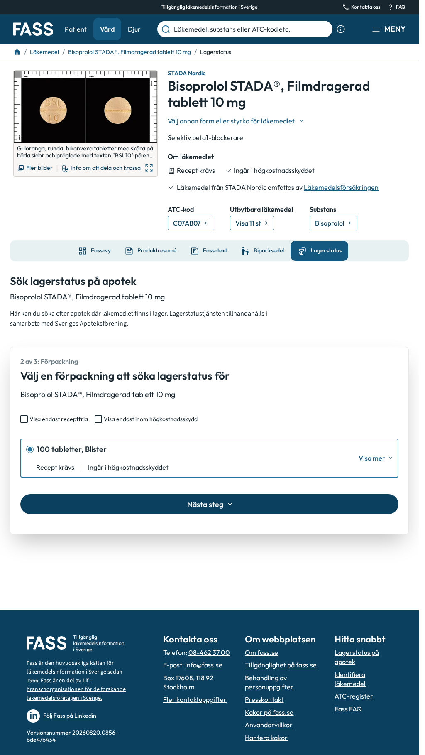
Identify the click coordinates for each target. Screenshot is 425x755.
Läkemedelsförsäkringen (341, 187)
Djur (134, 29)
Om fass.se (261, 652)
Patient (76, 29)
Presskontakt (264, 699)
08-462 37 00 (209, 652)
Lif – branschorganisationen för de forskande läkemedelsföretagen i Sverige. (76, 689)
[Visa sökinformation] (341, 29)
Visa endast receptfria (58, 419)
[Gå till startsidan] (33, 29)
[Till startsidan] (17, 52)
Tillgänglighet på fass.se (281, 665)
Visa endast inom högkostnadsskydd (151, 419)
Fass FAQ (348, 709)
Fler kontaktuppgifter (195, 699)
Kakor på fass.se (269, 712)
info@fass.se (203, 665)
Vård (107, 29)
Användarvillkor (269, 725)
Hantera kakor (266, 737)
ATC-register (354, 696)
